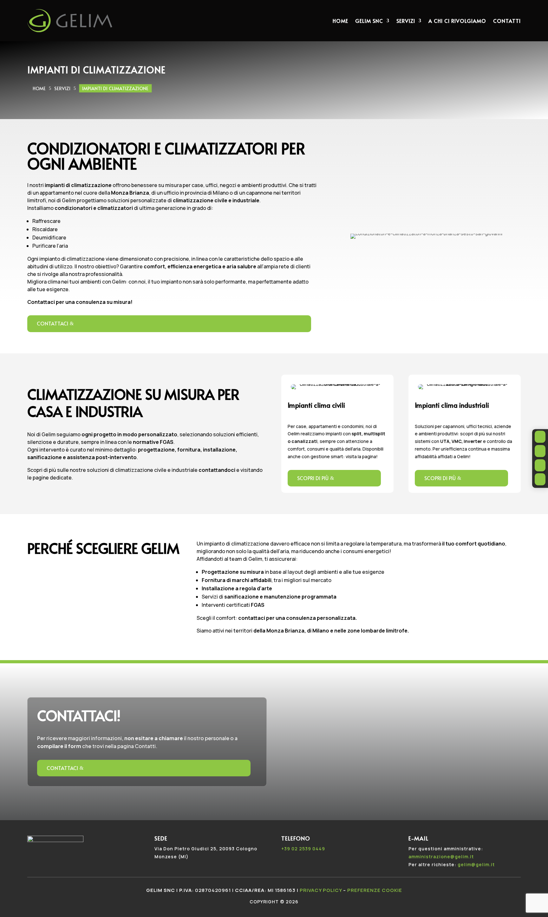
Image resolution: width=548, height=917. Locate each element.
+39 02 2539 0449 (303, 849)
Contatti (507, 20)
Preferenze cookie (374, 890)
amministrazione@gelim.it (441, 856)
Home (340, 20)
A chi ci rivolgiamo (457, 20)
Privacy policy (321, 890)
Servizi (405, 20)
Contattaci (52, 323)
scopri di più (313, 477)
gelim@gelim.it (476, 864)
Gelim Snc (369, 20)
